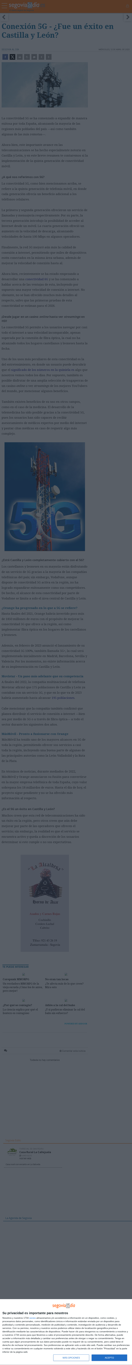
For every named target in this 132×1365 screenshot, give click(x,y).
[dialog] (66, 1332)
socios (32, 1318)
